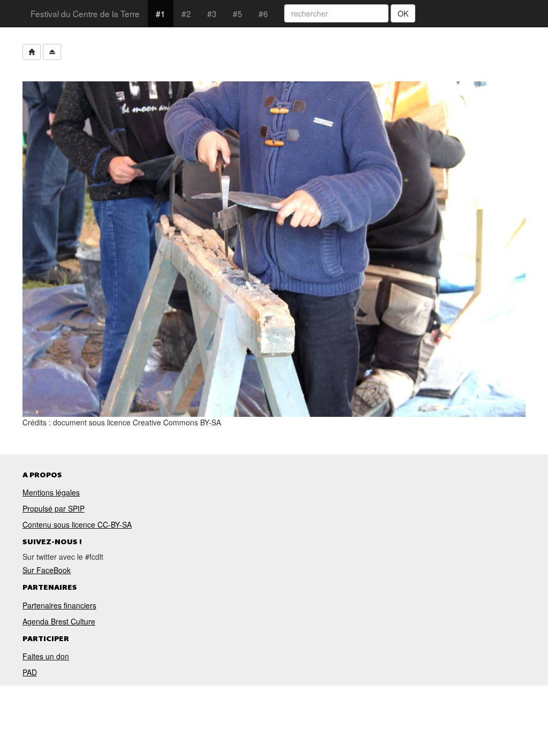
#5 (237, 13)
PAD (29, 672)
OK (403, 13)
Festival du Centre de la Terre (85, 13)
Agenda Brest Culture (58, 621)
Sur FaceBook (46, 570)
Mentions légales (51, 492)
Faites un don (45, 656)
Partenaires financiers (59, 605)
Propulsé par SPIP (53, 508)
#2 (186, 13)
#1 (160, 13)
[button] (31, 52)
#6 (263, 13)
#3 (212, 13)
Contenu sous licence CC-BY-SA (77, 524)
